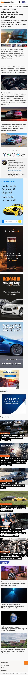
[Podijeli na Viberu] (13, 154)
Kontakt (3, 667)
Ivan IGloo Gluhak (7, 481)
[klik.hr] (4, 562)
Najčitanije (4, 391)
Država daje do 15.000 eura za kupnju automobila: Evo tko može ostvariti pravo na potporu (14, 556)
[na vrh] (26, 663)
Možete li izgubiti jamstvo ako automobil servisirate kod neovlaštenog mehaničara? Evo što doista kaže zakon (13, 532)
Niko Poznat (6, 9)
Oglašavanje (4, 662)
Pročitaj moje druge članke (14, 170)
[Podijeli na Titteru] (18, 154)
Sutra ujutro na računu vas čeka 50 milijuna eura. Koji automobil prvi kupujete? (13, 508)
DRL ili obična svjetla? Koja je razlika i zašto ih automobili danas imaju (12, 437)
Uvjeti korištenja (5, 665)
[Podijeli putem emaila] (23, 154)
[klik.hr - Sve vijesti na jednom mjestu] (25, 2)
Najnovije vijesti (6, 417)
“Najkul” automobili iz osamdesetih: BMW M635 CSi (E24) (12, 485)
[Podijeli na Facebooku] (4, 154)
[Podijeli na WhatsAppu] (9, 154)
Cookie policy (4, 670)
